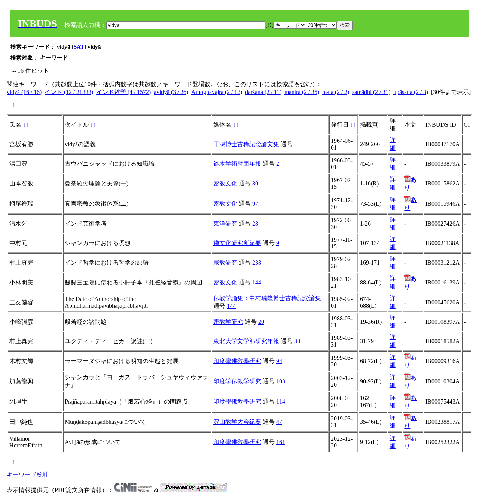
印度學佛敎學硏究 (237, 361)
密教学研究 (228, 322)
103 (280, 381)
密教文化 (225, 183)
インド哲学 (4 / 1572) (123, 92)
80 (255, 183)
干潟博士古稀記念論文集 (246, 144)
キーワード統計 (28, 474)
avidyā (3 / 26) (171, 92)
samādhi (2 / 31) (371, 92)
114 (280, 401)
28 (255, 223)
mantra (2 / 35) (301, 92)
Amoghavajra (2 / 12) (216, 92)
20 (261, 322)
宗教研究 (225, 262)
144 (256, 282)
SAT (79, 47)
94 (279, 361)
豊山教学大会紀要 (237, 422)
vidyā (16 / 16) (24, 92)
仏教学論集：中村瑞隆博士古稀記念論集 (267, 298)
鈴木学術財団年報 (237, 163)
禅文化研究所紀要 (237, 243)
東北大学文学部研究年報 (246, 341)
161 (280, 442)
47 (279, 422)
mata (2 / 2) (335, 92)
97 (255, 203)
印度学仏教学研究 (237, 381)
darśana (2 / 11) (263, 92)
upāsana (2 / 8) (410, 92)
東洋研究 (225, 223)
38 (297, 341)
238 (256, 262)
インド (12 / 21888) (69, 92)
